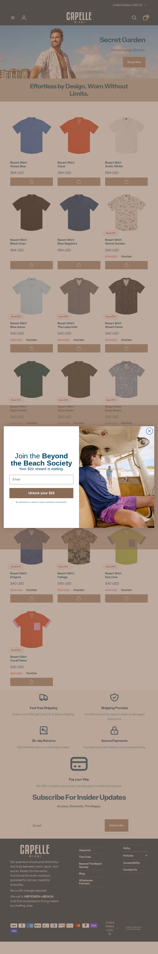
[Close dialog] (149, 431)
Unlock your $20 (41, 493)
